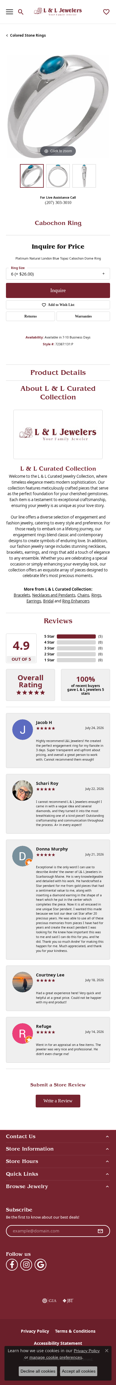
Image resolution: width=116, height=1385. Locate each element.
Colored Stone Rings (28, 35)
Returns (30, 316)
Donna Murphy (52, 849)
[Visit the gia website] (49, 1300)
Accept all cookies (78, 1371)
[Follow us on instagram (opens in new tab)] (26, 1265)
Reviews (58, 621)
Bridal (48, 601)
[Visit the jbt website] (68, 1300)
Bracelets (22, 595)
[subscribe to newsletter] (100, 1231)
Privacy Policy (35, 1331)
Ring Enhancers (76, 601)
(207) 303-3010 (58, 202)
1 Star (49, 659)
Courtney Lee (50, 975)
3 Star (49, 648)
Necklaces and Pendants (53, 595)
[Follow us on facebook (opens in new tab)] (12, 1265)
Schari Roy (47, 783)
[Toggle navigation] (9, 12)
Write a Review (58, 1100)
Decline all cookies (38, 1371)
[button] (21, 12)
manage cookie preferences (55, 1357)
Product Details (58, 372)
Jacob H (44, 722)
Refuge (43, 1026)
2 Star (49, 654)
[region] (58, 106)
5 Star (49, 636)
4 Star (49, 642)
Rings (96, 595)
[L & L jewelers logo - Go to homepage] (58, 12)
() (100, 636)
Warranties (83, 316)
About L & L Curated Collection (58, 392)
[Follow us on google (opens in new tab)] (40, 1265)
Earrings (33, 601)
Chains (83, 595)
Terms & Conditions (75, 1331)
